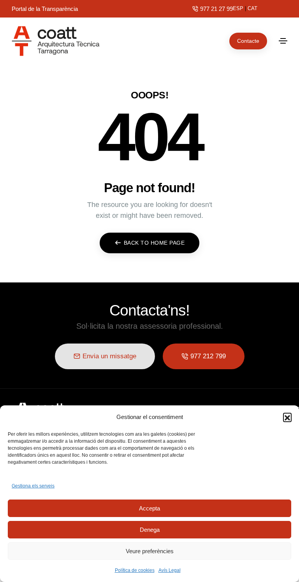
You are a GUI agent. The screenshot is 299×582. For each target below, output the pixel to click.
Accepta (149, 508)
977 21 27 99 (216, 8)
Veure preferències (150, 551)
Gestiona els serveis (33, 486)
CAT (252, 8)
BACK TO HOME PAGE (154, 243)
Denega (150, 529)
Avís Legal (169, 570)
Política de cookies (135, 570)
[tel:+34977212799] (195, 9)
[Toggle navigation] (283, 41)
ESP (238, 8)
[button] (287, 417)
